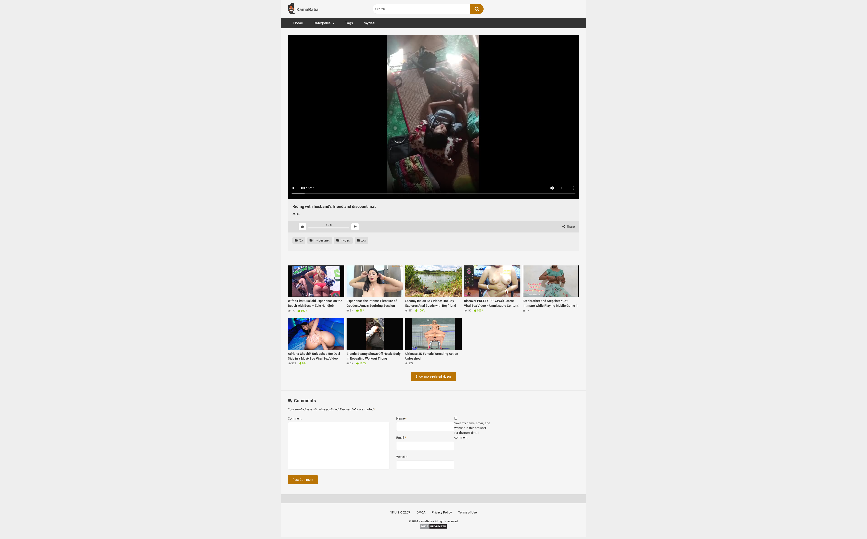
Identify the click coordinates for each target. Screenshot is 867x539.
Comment (295, 418)
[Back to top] (852, 525)
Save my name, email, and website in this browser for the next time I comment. (472, 430)
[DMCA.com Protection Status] (433, 528)
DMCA (421, 512)
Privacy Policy (442, 512)
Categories (322, 23)
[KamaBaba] (291, 9)
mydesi (369, 23)
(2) (300, 240)
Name (401, 418)
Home (298, 23)
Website (401, 457)
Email (401, 437)
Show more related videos (434, 376)
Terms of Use (467, 512)
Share (570, 226)
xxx (363, 240)
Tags (349, 23)
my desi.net (321, 240)
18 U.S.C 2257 (400, 512)
